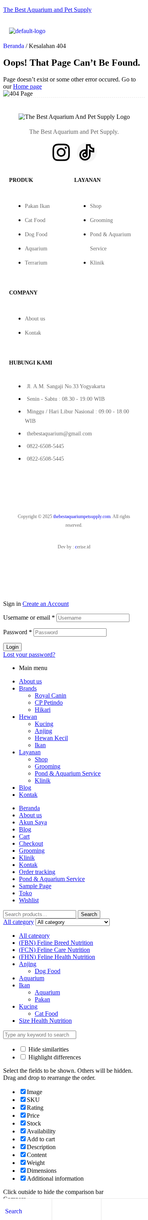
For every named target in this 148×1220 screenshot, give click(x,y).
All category (34, 935)
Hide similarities (48, 1049)
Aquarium (36, 249)
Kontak (33, 333)
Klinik (97, 263)
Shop (95, 206)
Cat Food (35, 220)
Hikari (43, 709)
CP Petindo (49, 702)
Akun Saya (33, 822)
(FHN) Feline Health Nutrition (57, 956)
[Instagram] (61, 152)
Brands (28, 688)
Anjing (43, 731)
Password (17, 632)
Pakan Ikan (37, 206)
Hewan (28, 716)
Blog (25, 787)
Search (89, 914)
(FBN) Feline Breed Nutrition (56, 942)
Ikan (40, 745)
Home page (27, 86)
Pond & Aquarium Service (68, 773)
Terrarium (36, 263)
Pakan (42, 999)
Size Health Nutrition (45, 1020)
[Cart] (107, 1210)
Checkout (31, 843)
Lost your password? (29, 654)
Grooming (101, 220)
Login (12, 647)
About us (35, 319)
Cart (24, 836)
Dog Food (36, 234)
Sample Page (35, 886)
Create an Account (45, 603)
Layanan (30, 752)
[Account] (58, 1210)
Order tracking (37, 871)
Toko (25, 893)
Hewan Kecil (51, 738)
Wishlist (29, 900)
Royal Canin (50, 695)
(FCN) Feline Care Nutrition (54, 949)
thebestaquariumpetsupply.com (82, 516)
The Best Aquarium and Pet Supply (47, 9)
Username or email (29, 617)
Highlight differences (54, 1057)
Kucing (44, 723)
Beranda (13, 46)
